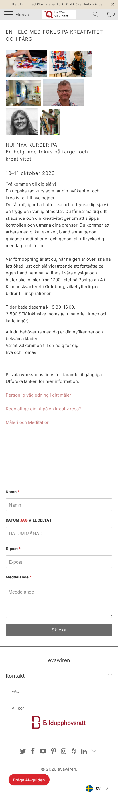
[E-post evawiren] (94, 751)
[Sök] (98, 14)
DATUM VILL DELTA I (28, 520)
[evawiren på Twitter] (23, 751)
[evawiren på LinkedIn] (84, 751)
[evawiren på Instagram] (64, 751)
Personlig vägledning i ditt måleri (39, 395)
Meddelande (19, 577)
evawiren (67, 769)
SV (98, 788)
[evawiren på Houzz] (74, 751)
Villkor (17, 708)
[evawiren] (59, 14)
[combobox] (97, 788)
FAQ (15, 691)
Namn (12, 491)
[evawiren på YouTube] (43, 751)
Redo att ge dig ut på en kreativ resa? (43, 408)
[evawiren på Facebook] (33, 751)
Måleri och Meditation (28, 422)
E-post (13, 548)
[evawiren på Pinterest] (53, 751)
